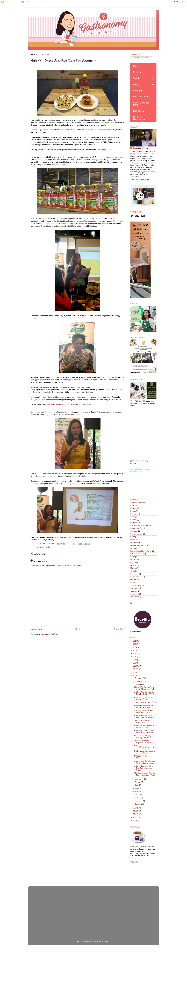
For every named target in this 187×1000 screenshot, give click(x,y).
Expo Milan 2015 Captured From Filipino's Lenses (144, 716)
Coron (132, 537)
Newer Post (36, 629)
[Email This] (78, 544)
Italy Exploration (136, 554)
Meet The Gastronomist (139, 118)
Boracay (133, 520)
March (137, 798)
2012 (135, 814)
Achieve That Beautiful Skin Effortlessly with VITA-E (144, 693)
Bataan (133, 511)
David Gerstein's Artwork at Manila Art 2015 (144, 727)
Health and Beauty (141, 97)
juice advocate (108, 122)
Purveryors (138, 90)
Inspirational (138, 111)
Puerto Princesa (136, 577)
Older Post (119, 629)
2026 (135, 641)
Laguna (133, 562)
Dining (136, 84)
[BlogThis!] (81, 544)
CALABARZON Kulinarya (139, 525)
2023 (135, 650)
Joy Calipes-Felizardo (141, 148)
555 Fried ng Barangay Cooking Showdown (142, 737)
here (89, 404)
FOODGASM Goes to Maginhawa (142, 757)
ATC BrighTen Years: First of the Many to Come (144, 711)
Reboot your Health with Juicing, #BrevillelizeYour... (145, 747)
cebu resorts (135, 597)
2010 (135, 820)
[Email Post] (74, 544)
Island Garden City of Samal (140, 551)
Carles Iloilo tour (136, 534)
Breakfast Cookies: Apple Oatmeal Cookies (143, 698)
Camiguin (133, 531)
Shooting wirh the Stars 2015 (145, 702)
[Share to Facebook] (86, 544)
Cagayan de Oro (136, 528)
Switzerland (134, 588)
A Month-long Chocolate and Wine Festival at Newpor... (145, 762)
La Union (133, 560)
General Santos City (137, 545)
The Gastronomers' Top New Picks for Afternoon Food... (145, 774)
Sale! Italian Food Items (141, 104)
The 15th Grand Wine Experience (142, 721)
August (138, 782)
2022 (135, 653)
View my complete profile (139, 179)
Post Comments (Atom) (49, 634)
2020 (135, 660)
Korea (132, 557)
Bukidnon (133, 522)
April (137, 795)
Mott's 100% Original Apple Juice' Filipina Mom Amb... (145, 688)
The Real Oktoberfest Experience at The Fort (143, 742)
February (138, 801)
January (138, 804)
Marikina (133, 568)
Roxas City (134, 582)
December (139, 678)
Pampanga (134, 574)
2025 (135, 644)
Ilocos (132, 548)
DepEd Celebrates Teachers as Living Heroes (144, 752)
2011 (135, 817)
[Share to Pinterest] (88, 544)
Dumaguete (134, 542)
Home (78, 629)
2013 (135, 811)
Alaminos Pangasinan (138, 502)
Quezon (133, 580)
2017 (135, 669)
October (138, 684)
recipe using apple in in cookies (68, 404)
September (139, 779)
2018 (135, 666)
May (137, 791)
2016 (135, 672)
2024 (135, 647)
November (139, 681)
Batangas (133, 514)
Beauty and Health (43, 547)
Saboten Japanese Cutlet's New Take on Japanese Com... (144, 768)
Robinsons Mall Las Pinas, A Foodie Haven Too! (144, 706)
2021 (135, 657)
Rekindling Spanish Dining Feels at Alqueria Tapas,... (145, 732)
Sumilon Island (135, 585)
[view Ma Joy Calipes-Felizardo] (143, 463)
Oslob (132, 571)
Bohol (132, 517)
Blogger (106, 941)
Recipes (137, 72)
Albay (132, 505)
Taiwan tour (134, 594)
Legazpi (133, 565)
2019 (135, 663)
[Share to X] (83, 544)
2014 (135, 808)
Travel (136, 78)
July (137, 785)
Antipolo (133, 508)
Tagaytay (133, 591)
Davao (132, 540)
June (137, 788)
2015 (135, 675)
